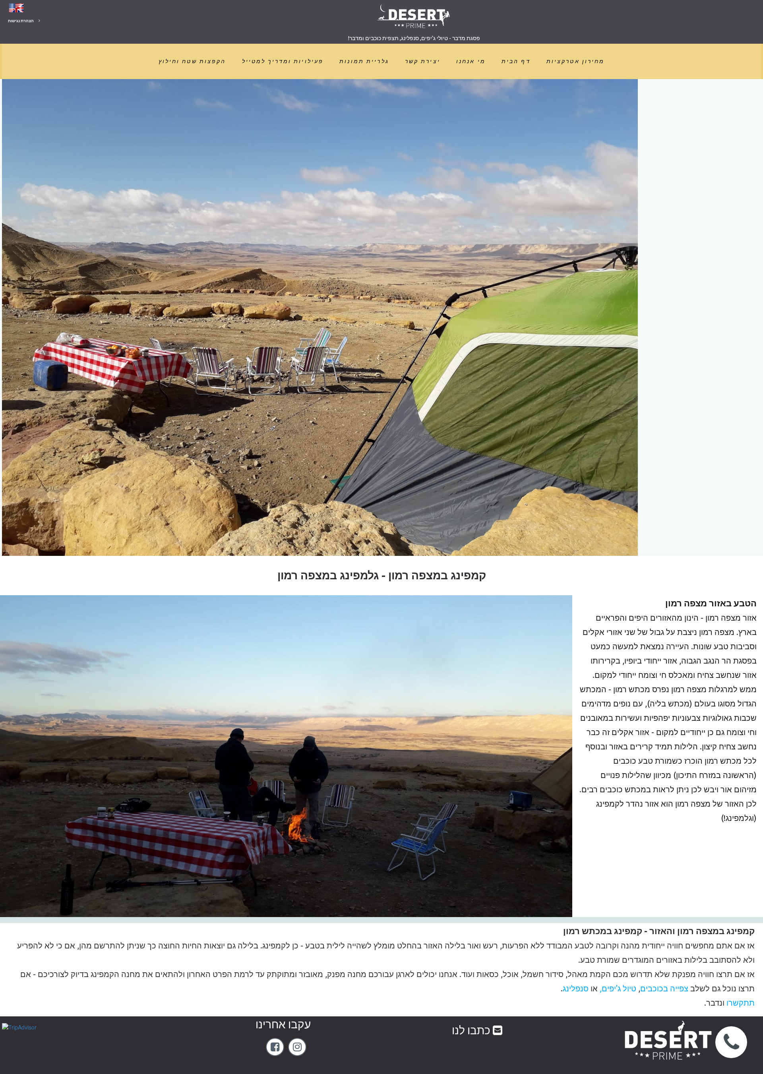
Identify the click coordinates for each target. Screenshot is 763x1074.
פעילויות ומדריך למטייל (283, 61)
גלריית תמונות (364, 61)
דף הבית (516, 61)
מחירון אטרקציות (575, 61)
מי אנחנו (471, 61)
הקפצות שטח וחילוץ (192, 61)
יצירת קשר (422, 61)
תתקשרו (739, 1002)
